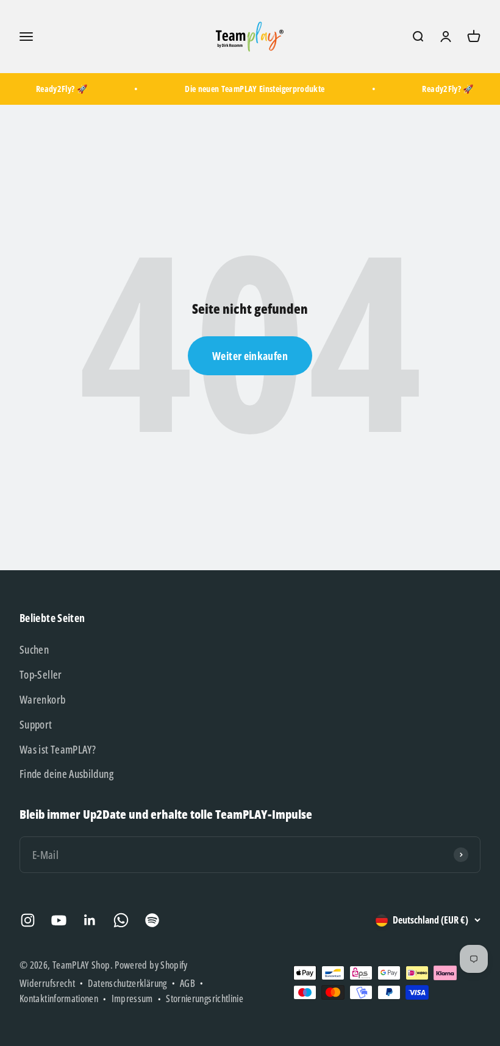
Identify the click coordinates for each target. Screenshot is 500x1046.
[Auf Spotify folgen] (152, 920)
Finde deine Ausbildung (66, 773)
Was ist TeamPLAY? (58, 749)
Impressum (132, 998)
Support (36, 724)
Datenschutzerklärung (127, 983)
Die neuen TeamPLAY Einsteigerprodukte (251, 88)
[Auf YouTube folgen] (59, 920)
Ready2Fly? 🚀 (57, 88)
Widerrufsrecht (47, 983)
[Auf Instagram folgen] (28, 920)
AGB (187, 983)
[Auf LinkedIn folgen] (90, 920)
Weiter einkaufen (250, 355)
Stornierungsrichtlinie (204, 998)
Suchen (34, 649)
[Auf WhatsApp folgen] (121, 920)
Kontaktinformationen (59, 998)
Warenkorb (42, 699)
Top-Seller (41, 674)
